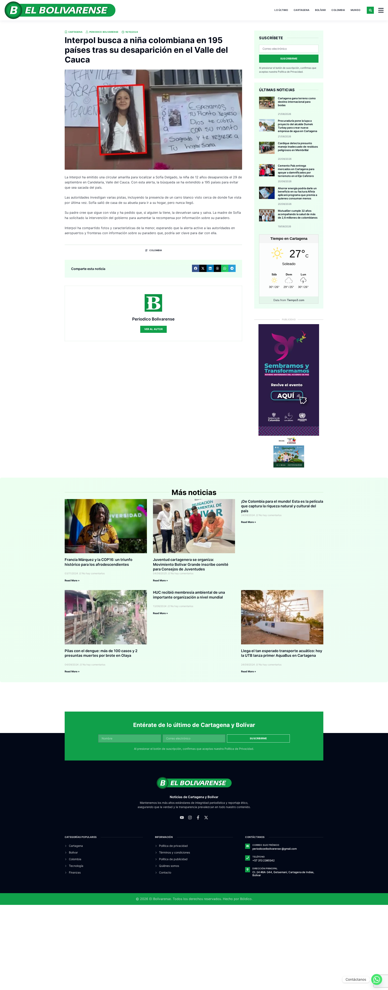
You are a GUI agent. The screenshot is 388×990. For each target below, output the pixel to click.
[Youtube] (182, 817)
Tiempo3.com (295, 300)
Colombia (338, 10)
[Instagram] (190, 817)
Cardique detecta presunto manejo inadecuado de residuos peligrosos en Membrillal (298, 147)
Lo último (281, 10)
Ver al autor (153, 329)
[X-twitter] (206, 817)
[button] (370, 10)
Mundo (355, 10)
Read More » (72, 580)
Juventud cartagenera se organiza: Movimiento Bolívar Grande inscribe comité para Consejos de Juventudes (190, 564)
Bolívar (320, 10)
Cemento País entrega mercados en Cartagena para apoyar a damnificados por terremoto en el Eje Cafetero (296, 171)
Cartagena (301, 10)
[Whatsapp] (376, 979)
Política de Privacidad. (290, 71)
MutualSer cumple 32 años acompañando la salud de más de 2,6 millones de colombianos (297, 214)
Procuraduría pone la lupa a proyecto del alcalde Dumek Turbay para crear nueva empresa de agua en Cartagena (297, 126)
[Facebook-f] (198, 817)
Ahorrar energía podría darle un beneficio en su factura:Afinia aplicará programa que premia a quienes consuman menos (297, 193)
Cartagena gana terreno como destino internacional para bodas (297, 102)
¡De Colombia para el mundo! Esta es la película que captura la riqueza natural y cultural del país (282, 506)
